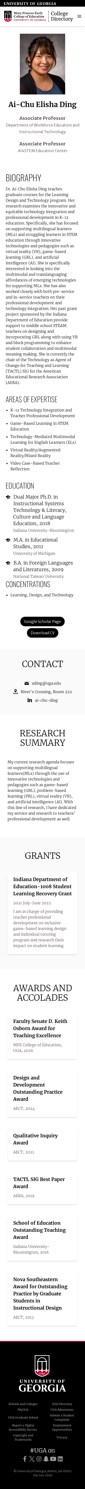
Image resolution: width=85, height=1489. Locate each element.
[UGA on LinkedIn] (60, 1459)
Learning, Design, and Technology (41, 595)
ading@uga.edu (46, 683)
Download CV (43, 632)
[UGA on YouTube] (53, 1459)
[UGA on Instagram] (38, 1459)
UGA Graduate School (23, 1417)
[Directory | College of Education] (39, 16)
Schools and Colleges (23, 1404)
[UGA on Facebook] (24, 1459)
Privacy (62, 1437)
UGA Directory (62, 1404)
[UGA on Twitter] (31, 1459)
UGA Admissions (62, 1409)
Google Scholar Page (42, 621)
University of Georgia (42, 1373)
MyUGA (23, 1409)
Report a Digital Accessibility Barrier (23, 1427)
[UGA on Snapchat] (46, 1459)
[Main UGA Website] (30, 3)
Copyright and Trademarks (23, 1437)
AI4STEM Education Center (42, 150)
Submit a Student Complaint (62, 1417)
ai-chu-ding (46, 700)
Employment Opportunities (62, 1427)
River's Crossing (36, 691)
